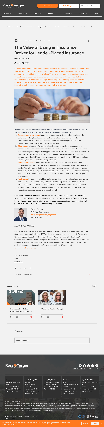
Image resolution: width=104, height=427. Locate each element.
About (34, 416)
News (74, 27)
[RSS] (96, 365)
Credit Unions (18, 262)
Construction (29, 27)
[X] (92, 365)
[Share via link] (30, 268)
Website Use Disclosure (12, 401)
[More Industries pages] (26, 13)
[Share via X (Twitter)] (20, 268)
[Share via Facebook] (15, 268)
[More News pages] (99, 13)
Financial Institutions (21, 255)
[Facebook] (84, 365)
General (66, 27)
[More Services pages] (10, 13)
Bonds (19, 27)
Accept (95, 424)
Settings (85, 424)
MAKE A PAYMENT (79, 369)
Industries (20, 416)
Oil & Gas (83, 27)
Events (57, 27)
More (92, 27)
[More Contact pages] (86, 13)
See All (94, 286)
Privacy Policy (12, 424)
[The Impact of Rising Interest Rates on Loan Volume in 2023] (21, 297)
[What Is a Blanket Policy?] (52, 297)
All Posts (10, 27)
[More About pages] (54, 13)
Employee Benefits (44, 27)
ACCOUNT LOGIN (92, 369)
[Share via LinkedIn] (25, 268)
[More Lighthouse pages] (71, 13)
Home (7, 416)
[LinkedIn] (80, 365)
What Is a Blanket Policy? (52, 309)
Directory (27, 416)
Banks (16, 258)
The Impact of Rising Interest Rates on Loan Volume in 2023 (20, 310)
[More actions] (88, 41)
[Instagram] (88, 365)
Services (13, 416)
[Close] (101, 423)
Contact (12, 418)
